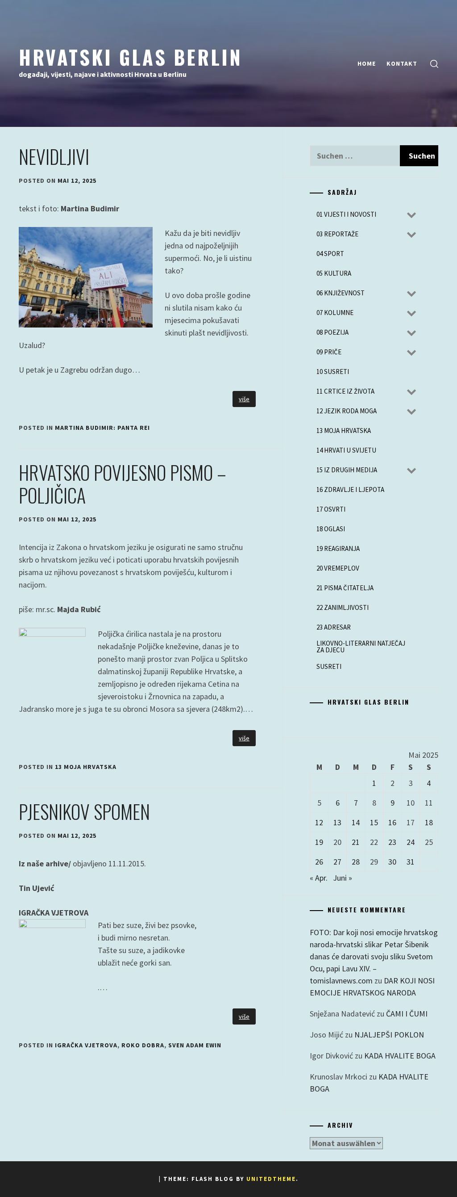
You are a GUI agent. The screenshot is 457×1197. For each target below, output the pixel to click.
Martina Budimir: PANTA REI (102, 428)
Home (366, 63)
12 (319, 822)
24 (411, 842)
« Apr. (319, 878)
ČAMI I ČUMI (407, 1013)
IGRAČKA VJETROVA (86, 1045)
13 (337, 822)
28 (356, 862)
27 (337, 862)
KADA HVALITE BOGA (400, 1055)
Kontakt (401, 63)
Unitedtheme (271, 1179)
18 (429, 822)
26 (319, 862)
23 (392, 842)
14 (356, 822)
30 (392, 862)
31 (411, 862)
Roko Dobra (142, 1045)
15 (374, 822)
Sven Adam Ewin (194, 1045)
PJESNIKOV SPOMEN (84, 811)
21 (356, 842)
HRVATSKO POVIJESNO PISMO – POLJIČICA (122, 483)
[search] (434, 64)
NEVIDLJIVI (54, 156)
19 (319, 842)
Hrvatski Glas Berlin (130, 56)
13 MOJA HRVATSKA (85, 767)
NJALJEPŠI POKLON (389, 1034)
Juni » (342, 878)
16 (392, 822)
